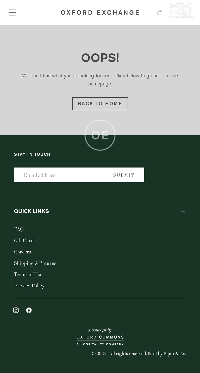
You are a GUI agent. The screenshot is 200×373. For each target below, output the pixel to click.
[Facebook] (29, 310)
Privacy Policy (29, 285)
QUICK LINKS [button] (31, 211)
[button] (12, 12)
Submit (124, 175)
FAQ (19, 229)
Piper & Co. (175, 353)
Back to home (100, 103)
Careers (22, 251)
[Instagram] (16, 310)
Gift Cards (25, 240)
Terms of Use (28, 274)
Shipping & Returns (35, 262)
